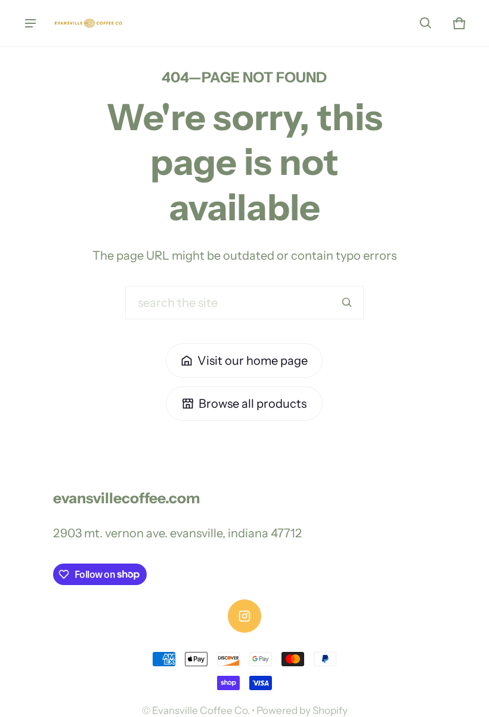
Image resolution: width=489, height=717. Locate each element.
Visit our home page (252, 360)
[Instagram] (244, 616)
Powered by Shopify (302, 710)
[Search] (347, 302)
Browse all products (253, 403)
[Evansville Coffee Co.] (90, 23)
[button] (425, 23)
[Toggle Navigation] (30, 23)
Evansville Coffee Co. (201, 710)
